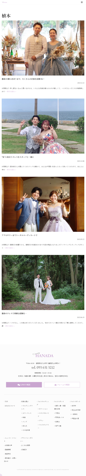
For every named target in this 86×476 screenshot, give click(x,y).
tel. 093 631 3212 (43, 367)
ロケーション (43, 409)
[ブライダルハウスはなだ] (4, 2)
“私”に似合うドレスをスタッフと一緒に (18, 157)
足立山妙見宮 (76, 410)
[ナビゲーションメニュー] (81, 2)
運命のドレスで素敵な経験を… (14, 313)
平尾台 (57, 413)
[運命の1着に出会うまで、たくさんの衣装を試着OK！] (43, 48)
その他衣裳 (26, 430)
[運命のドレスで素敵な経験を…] (43, 282)
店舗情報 (8, 449)
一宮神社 (74, 414)
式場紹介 (24, 449)
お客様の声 (8, 445)
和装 (24, 417)
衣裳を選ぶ (24, 401)
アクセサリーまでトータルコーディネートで (19, 235)
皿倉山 (57, 422)
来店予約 (8, 454)
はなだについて (10, 406)
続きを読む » (11, 91)
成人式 (25, 426)
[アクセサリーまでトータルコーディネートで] (43, 204)
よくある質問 (25, 445)
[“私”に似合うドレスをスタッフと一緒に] (43, 126)
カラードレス (27, 413)
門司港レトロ (59, 417)
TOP (6, 401)
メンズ (25, 422)
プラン (41, 420)
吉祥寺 (74, 406)
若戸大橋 (58, 426)
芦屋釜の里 (75, 418)
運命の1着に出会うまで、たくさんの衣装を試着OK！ (23, 79)
